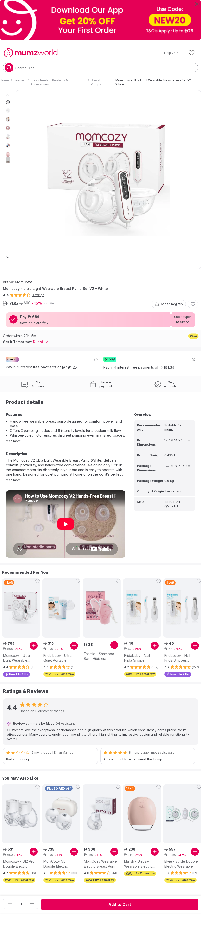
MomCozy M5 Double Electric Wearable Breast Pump (56, 864)
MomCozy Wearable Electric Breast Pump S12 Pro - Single (100, 864)
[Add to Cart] (34, 646)
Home (4, 80)
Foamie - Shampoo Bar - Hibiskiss (99, 656)
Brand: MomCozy (17, 282)
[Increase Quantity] (32, 904)
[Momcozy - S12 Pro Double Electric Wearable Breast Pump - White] (21, 813)
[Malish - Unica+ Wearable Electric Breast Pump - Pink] (142, 813)
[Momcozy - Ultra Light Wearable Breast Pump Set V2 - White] (21, 607)
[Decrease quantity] (10, 904)
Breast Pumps (96, 82)
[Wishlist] (191, 53)
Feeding (20, 80)
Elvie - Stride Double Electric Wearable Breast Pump (181, 864)
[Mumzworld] (30, 53)
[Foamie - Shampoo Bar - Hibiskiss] (102, 607)
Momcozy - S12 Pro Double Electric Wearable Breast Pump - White (19, 864)
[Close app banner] (197, 4)
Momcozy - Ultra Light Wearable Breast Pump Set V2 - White (19, 658)
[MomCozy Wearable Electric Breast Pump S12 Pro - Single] (102, 813)
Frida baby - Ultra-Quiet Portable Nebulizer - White (58, 658)
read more (13, 441)
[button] (167, 52)
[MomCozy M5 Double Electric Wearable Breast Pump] (61, 813)
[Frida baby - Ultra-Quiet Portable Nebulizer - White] (61, 607)
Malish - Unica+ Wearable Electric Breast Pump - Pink (139, 864)
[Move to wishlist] (192, 304)
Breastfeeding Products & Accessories (49, 82)
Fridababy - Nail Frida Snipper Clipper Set (137, 658)
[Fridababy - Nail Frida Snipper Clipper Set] (142, 607)
